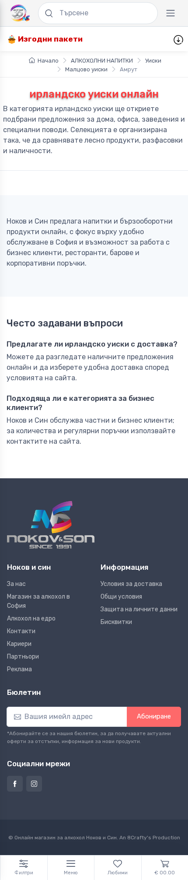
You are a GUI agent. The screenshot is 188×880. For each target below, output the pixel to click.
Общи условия (121, 596)
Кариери (19, 644)
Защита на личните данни (139, 609)
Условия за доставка (131, 584)
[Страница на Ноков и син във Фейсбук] (15, 784)
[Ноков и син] (50, 525)
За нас (16, 584)
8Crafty (137, 837)
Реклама (19, 669)
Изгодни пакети (49, 39)
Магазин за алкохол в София (38, 601)
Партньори (23, 656)
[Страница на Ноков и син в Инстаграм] (34, 784)
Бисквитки (116, 622)
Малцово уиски (86, 69)
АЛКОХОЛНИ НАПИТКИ (102, 60)
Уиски (153, 60)
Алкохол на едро (31, 618)
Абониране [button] (154, 716)
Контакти (21, 631)
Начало (48, 60)
